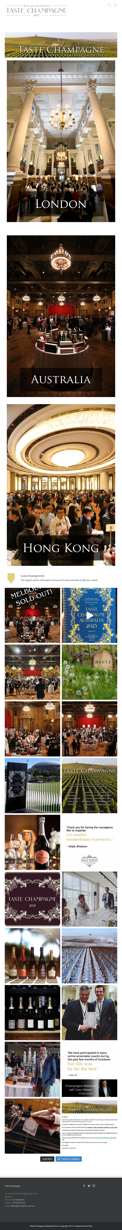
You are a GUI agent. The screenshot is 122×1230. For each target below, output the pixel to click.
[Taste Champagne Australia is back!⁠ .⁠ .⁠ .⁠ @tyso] (89, 785)
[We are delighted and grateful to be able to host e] (89, 842)
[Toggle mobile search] (109, 5)
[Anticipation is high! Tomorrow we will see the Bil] (32, 842)
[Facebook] (84, 1185)
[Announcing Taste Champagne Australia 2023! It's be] (32, 728)
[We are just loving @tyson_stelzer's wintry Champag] (89, 955)
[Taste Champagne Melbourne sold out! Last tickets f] (32, 615)
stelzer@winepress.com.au (22, 1206)
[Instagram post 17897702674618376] (32, 1012)
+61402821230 (18, 1202)
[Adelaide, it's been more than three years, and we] (32, 785)
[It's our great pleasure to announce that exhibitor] (32, 672)
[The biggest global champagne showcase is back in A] (89, 728)
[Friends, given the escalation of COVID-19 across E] (89, 1126)
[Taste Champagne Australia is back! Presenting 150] (89, 615)
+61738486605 (18, 1199)
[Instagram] (93, 1185)
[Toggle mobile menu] (115, 5)
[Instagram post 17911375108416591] (32, 1126)
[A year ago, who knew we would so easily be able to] (32, 955)
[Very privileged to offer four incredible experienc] (89, 672)
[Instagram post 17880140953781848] (89, 1012)
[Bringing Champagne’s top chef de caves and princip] (89, 1069)
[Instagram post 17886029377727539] (32, 1069)
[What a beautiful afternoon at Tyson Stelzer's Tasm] (89, 899)
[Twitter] (89, 1185)
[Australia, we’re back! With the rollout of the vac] (32, 899)
